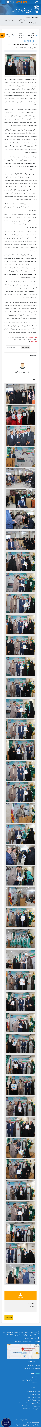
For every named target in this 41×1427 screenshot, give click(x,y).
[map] (19, 2)
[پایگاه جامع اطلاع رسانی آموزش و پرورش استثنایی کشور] (22, 9)
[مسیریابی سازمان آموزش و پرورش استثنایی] (23, 1352)
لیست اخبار (9, 1318)
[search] (26, 2)
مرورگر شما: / (30, 1406)
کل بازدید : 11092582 (32, 1397)
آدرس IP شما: (30, 1409)
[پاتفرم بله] (24, 2)
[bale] (8, 2)
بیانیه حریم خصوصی (32, 1366)
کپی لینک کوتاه (26, 347)
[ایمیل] (21, 2)
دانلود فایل (31, 1303)
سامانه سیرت (34, 1377)
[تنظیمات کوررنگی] (2, 35)
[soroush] (10, 2)
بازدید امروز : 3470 (33, 1394)
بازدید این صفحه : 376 (31, 1391)
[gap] (13, 2)
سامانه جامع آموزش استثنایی (30, 1380)
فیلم (36, 2)
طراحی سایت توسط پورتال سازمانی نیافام (26, 1425)
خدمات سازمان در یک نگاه (31, 1368)
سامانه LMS (34, 1383)
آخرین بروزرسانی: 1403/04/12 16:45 (28, 1403)
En (3, 1)
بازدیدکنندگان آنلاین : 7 (32, 1400)
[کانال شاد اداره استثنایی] (17, 2)
